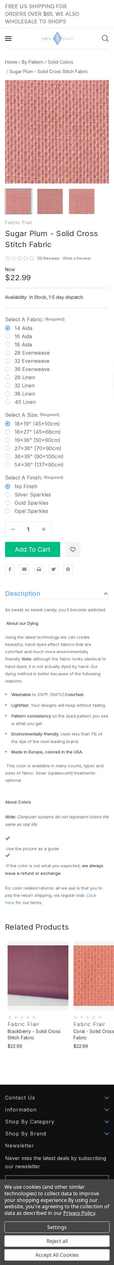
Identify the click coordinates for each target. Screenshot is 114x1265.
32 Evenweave (32, 360)
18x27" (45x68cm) (38, 431)
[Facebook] (10, 569)
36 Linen (25, 393)
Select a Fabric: (35, 319)
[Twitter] (53, 569)
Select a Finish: (34, 477)
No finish (26, 486)
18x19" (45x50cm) (37, 423)
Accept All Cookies (57, 1254)
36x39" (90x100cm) (39, 456)
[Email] (24, 569)
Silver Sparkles (33, 494)
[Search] (105, 38)
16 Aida (23, 336)
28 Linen (25, 377)
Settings (57, 1227)
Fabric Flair (19, 222)
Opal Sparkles (31, 511)
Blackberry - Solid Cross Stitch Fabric (34, 1034)
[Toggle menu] (9, 38)
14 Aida (23, 328)
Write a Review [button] (77, 258)
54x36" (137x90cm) (39, 464)
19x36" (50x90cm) (37, 440)
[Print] (39, 569)
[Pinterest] (68, 569)
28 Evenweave (32, 352)
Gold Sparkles (31, 502)
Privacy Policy (79, 1213)
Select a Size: (32, 414)
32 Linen (25, 385)
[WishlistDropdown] (72, 549)
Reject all (57, 1241)
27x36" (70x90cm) (38, 448)
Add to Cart (32, 549)
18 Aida (23, 344)
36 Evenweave (32, 369)
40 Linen (25, 401)
